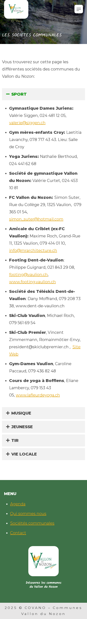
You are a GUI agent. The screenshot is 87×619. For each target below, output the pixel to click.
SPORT (19, 94)
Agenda (17, 504)
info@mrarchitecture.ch (33, 250)
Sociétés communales (32, 523)
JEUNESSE (22, 426)
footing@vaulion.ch (28, 274)
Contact (18, 532)
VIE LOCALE (24, 454)
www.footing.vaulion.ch (32, 281)
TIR (15, 440)
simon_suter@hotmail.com (36, 219)
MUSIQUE (21, 413)
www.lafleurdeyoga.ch (38, 395)
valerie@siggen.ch (27, 122)
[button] (43, 94)
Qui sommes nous (28, 513)
